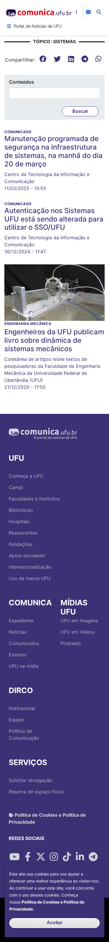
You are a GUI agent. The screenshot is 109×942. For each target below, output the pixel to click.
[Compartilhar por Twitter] (41, 857)
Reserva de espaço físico (36, 792)
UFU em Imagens (79, 620)
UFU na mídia (23, 666)
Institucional (22, 708)
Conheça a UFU (26, 476)
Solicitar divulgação (30, 780)
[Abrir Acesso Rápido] (76, 12)
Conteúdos (21, 82)
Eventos (17, 655)
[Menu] (9, 26)
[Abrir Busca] (99, 12)
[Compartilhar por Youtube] (14, 857)
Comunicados (24, 643)
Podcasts (70, 643)
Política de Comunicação (24, 734)
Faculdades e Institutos (34, 499)
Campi (16, 487)
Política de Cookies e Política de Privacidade (47, 818)
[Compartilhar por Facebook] (27, 857)
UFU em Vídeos (77, 632)
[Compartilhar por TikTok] (67, 857)
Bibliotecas (21, 510)
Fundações (20, 544)
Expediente (21, 620)
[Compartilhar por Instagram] (54, 857)
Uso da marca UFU (30, 578)
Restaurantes (23, 533)
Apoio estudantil (27, 555)
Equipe (16, 720)
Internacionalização (30, 567)
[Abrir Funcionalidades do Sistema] (88, 12)
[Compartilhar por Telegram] (93, 857)
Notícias (18, 632)
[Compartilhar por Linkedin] (80, 857)
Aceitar (54, 922)
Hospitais (19, 521)
